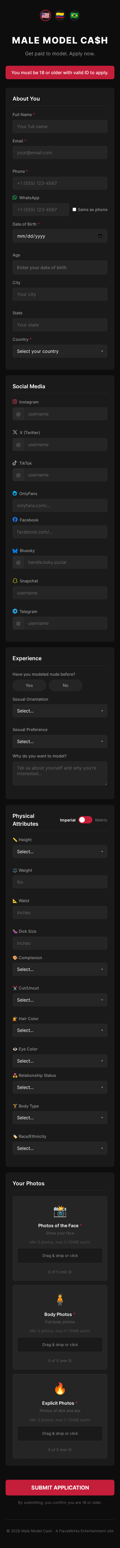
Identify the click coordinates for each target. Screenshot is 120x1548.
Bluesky (27, 550)
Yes (29, 685)
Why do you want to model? (40, 755)
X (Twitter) (29, 432)
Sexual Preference (30, 729)
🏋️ (26, 1106)
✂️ (26, 988)
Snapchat (28, 580)
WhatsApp (28, 197)
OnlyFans (27, 493)
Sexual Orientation (30, 699)
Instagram (28, 402)
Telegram (27, 611)
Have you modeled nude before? (44, 674)
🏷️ (29, 1136)
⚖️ (22, 870)
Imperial (68, 820)
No (65, 685)
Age (16, 255)
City (16, 282)
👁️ (25, 1049)
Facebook (29, 519)
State (17, 312)
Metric (101, 820)
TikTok (25, 463)
